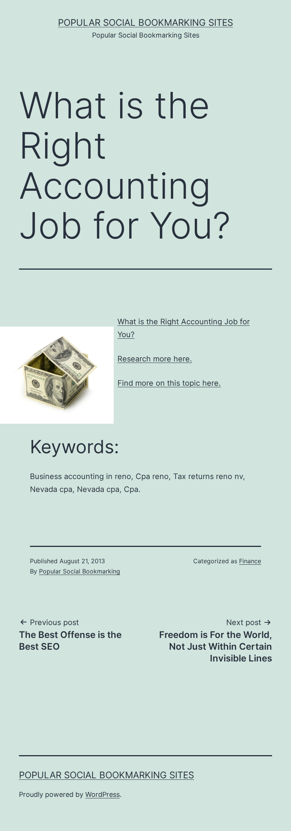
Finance (250, 561)
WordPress (102, 794)
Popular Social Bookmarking (79, 571)
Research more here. (154, 358)
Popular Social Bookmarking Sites (145, 22)
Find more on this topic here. (169, 383)
